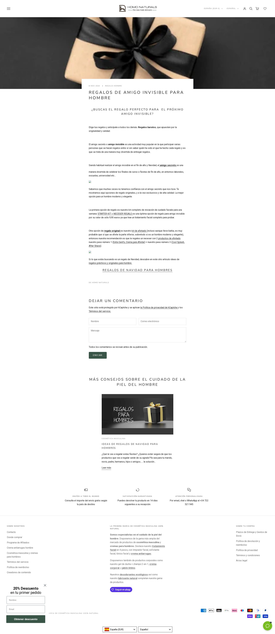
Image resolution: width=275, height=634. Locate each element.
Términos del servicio (18, 562)
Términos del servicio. (100, 311)
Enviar (98, 355)
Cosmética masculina (113, 439)
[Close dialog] (45, 585)
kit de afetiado (139, 230)
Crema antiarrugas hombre (20, 547)
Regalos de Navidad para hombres (137, 270)
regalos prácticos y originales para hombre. (110, 263)
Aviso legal (241, 560)
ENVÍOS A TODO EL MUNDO (86, 496)
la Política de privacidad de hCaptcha (159, 307)
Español (231, 8)
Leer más (106, 467)
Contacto (11, 532)
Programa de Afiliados (18, 542)
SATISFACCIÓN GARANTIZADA (137, 496)
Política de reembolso (18, 567)
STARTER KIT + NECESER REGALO (115, 213)
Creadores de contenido (19, 572)
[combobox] (120, 629)
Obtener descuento (26, 619)
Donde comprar (14, 537)
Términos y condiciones (248, 555)
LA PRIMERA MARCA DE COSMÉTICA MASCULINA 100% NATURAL (67, 613)
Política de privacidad (247, 550)
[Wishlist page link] (265, 8)
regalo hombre (113, 86)
